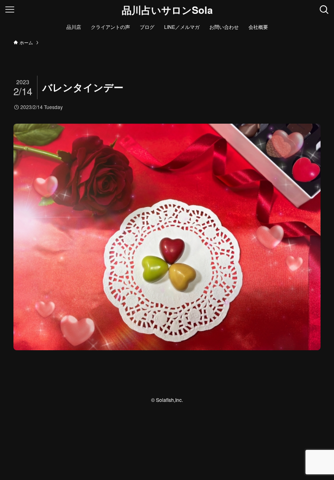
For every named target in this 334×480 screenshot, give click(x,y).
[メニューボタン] (10, 10)
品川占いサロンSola (167, 10)
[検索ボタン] (324, 10)
